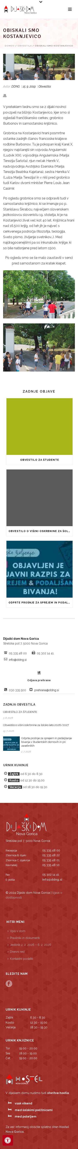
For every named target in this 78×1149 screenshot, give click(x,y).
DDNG (15, 86)
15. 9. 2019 (29, 86)
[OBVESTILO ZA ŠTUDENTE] (39, 426)
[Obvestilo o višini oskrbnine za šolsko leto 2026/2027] (39, 497)
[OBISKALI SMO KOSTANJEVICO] (39, 67)
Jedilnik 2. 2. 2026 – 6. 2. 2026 (30, 944)
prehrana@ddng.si (46, 690)
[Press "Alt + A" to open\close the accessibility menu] (7, 1140)
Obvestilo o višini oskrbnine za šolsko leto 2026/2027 (41, 531)
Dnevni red (17, 951)
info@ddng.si (18, 659)
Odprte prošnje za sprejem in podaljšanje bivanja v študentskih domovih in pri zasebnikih (41, 602)
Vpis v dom (17, 931)
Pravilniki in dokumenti (25, 938)
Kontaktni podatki (21, 958)
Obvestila (24, 46)
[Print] (7, 95)
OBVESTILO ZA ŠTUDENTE (39, 459)
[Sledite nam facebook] (9, 984)
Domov (10, 46)
